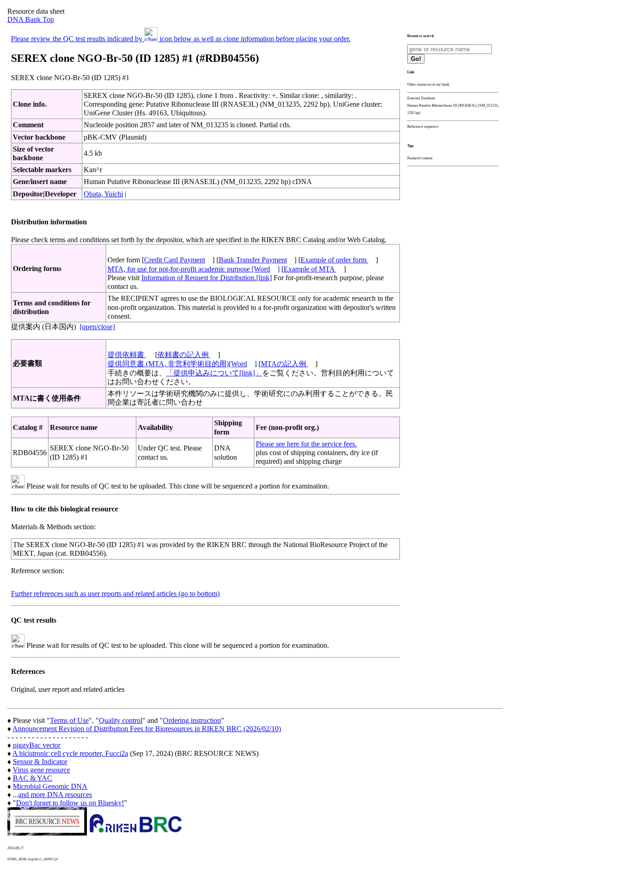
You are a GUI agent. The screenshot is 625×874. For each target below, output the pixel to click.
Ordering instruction (192, 720)
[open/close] (97, 327)
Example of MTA (310, 269)
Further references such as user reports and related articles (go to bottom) (115, 593)
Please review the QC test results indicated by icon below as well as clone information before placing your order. (180, 39)
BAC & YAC (32, 778)
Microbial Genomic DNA (50, 786)
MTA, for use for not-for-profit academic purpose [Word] (194, 269)
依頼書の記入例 (183, 354)
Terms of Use (69, 720)
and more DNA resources (55, 794)
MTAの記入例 (284, 364)
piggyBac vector (36, 745)
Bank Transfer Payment (253, 260)
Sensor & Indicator (40, 761)
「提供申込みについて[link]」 (214, 373)
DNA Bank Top (30, 19)
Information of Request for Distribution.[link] (206, 278)
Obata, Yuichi (103, 194)
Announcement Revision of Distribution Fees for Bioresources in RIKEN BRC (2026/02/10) (146, 729)
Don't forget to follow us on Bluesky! (70, 803)
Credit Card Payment (174, 260)
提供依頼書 (127, 354)
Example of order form (334, 260)
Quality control (120, 720)
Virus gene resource (41, 770)
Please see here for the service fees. (306, 444)
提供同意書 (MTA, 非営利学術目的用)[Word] (182, 364)
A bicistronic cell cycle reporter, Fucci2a (70, 753)
